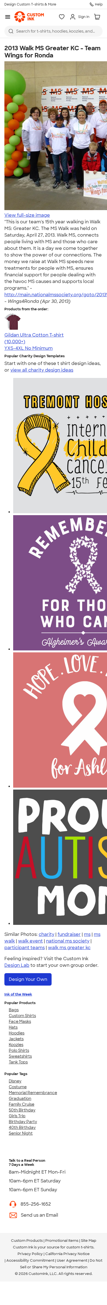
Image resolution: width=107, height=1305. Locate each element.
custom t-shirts (80, 1247)
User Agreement (72, 1260)
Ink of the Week (18, 994)
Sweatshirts (20, 1056)
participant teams (24, 948)
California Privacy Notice (67, 1253)
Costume (18, 1086)
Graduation (20, 1098)
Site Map (88, 1240)
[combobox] (53, 31)
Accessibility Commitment (30, 1260)
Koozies (16, 1044)
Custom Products (27, 1240)
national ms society (67, 941)
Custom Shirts (22, 1015)
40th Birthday (22, 1127)
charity (46, 934)
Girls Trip (17, 1115)
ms (87, 934)
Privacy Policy (30, 1253)
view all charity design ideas (41, 370)
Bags (14, 1009)
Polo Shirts (19, 1050)
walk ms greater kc (69, 948)
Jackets (16, 1038)
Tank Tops (18, 1062)
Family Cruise (21, 1104)
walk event (30, 941)
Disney (15, 1081)
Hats (13, 1027)
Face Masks (20, 1021)
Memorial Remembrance (33, 1092)
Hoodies (16, 1033)
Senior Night (21, 1133)
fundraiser (69, 934)
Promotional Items (61, 1240)
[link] (29, 16)
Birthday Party (23, 1121)
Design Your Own (28, 979)
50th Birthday (22, 1110)
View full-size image (27, 215)
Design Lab (16, 965)
